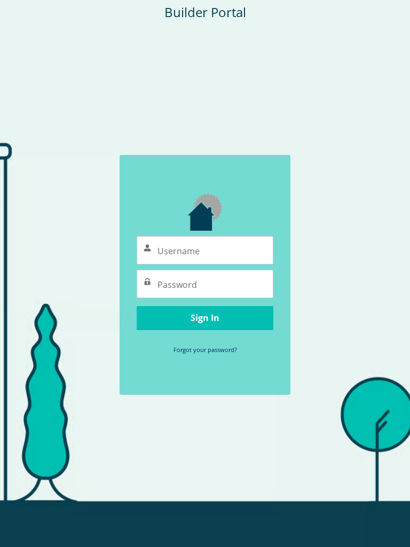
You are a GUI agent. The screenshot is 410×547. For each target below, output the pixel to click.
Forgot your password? (205, 350)
